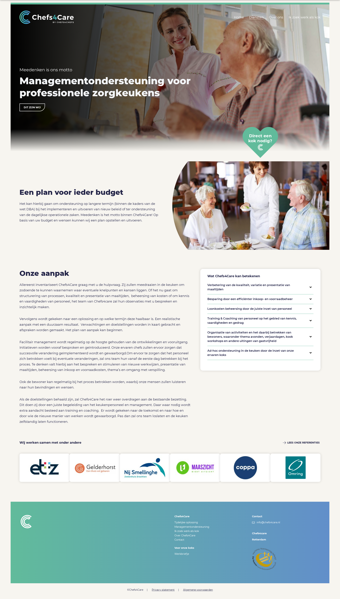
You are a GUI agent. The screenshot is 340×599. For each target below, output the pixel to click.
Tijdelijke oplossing (186, 522)
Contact (179, 539)
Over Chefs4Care (184, 535)
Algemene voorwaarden (198, 589)
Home (239, 17)
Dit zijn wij (32, 107)
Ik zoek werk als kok (304, 17)
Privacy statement (163, 589)
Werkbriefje (181, 553)
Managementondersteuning (191, 526)
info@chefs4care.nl (268, 522)
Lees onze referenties (303, 442)
